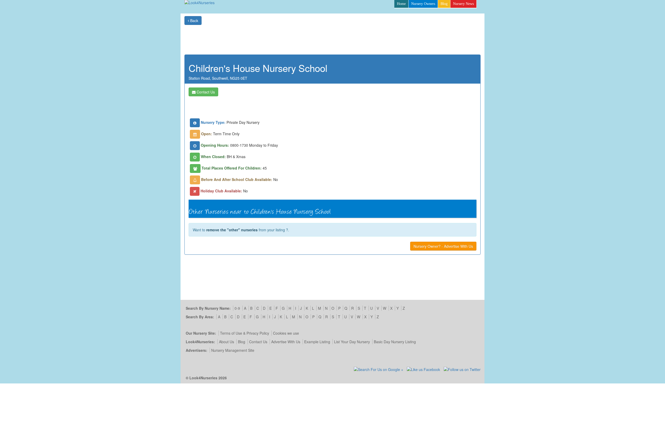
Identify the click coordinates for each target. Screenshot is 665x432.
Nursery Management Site (232, 350)
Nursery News (463, 4)
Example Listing (317, 341)
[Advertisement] (386, 36)
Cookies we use (286, 333)
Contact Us (205, 92)
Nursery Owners (423, 4)
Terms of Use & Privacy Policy (244, 333)
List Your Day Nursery (352, 341)
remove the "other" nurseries (232, 229)
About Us (226, 341)
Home (401, 4)
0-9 (237, 308)
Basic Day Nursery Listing (395, 341)
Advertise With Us (285, 341)
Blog (444, 4)
